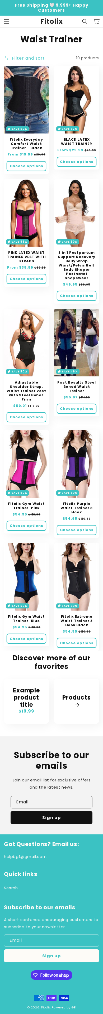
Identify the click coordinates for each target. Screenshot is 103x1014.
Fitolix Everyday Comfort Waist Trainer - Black (26, 143)
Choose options (26, 165)
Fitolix (46, 1007)
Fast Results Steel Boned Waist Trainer (76, 386)
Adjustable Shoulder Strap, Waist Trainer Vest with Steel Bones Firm (26, 391)
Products (76, 698)
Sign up (51, 818)
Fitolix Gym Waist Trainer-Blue (26, 619)
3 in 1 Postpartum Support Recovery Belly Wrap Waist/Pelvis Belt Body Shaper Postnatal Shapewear (76, 265)
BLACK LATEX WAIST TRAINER (76, 141)
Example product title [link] (26, 698)
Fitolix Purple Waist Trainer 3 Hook (76, 508)
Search (11, 888)
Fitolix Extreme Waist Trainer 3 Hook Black (76, 621)
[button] (6, 21)
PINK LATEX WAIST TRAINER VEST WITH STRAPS (26, 257)
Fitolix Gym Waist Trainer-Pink (26, 506)
